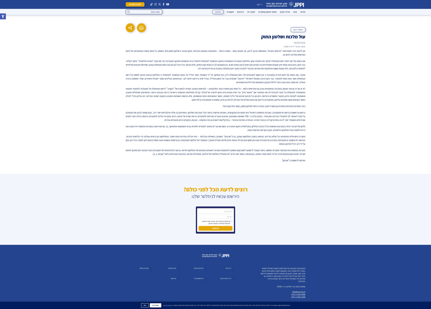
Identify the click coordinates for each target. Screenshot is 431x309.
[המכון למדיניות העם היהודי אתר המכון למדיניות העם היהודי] (285, 4)
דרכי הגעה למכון (225, 278)
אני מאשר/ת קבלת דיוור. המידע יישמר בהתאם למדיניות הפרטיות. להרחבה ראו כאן (216, 222)
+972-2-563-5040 (298, 294)
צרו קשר (173, 278)
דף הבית (228, 268)
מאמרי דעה (298, 29)
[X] (159, 4)
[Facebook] (163, 4)
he (258, 4)
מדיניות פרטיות (199, 268)
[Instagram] (155, 4)
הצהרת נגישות (144, 268)
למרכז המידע (135, 4)
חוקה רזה (251, 11)
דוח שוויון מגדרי (199, 278)
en (261, 4)
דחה (145, 305)
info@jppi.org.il (298, 291)
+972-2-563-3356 (298, 297)
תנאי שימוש (172, 268)
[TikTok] (151, 4)
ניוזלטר (218, 11)
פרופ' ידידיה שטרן (292, 46)
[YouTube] (167, 4)
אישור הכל (155, 305)
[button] (3, 16)
